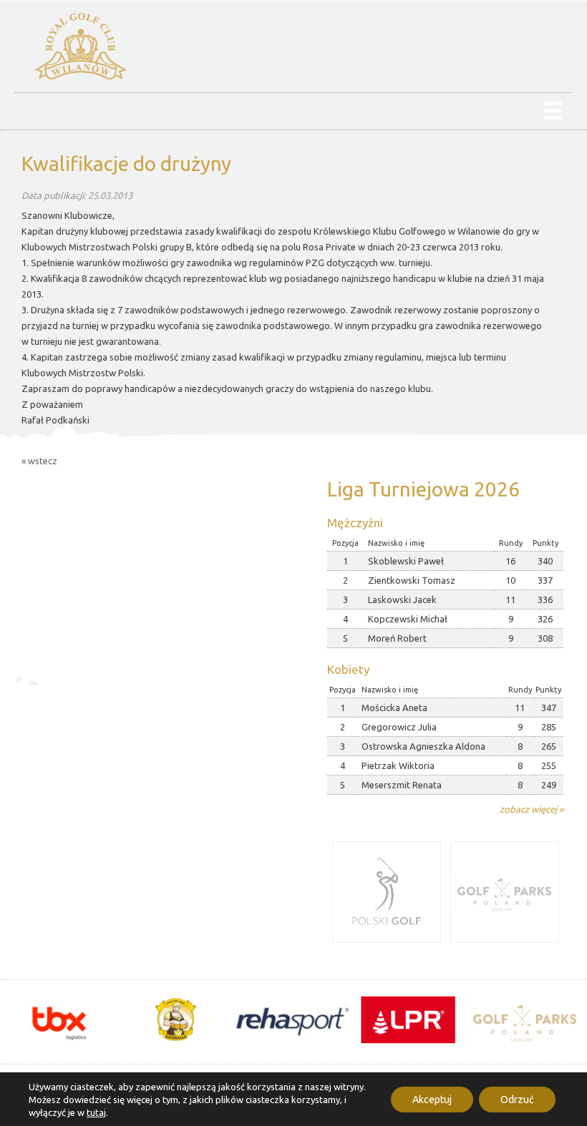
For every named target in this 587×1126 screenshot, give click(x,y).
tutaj (96, 1112)
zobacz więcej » (531, 809)
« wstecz (39, 461)
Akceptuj (432, 1099)
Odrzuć (517, 1099)
